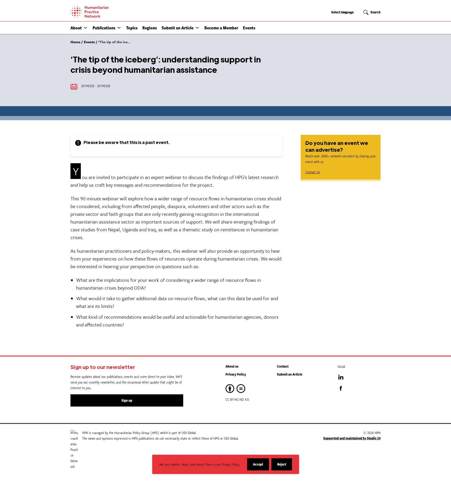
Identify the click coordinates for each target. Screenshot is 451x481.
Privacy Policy (236, 374)
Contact (282, 366)
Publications (104, 28)
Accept (261, 466)
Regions (149, 28)
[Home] (105, 12)
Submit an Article (178, 28)
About (76, 28)
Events (249, 28)
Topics (132, 28)
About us (232, 366)
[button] (85, 27)
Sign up (126, 400)
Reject (284, 466)
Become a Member (221, 28)
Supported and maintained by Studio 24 (352, 438)
